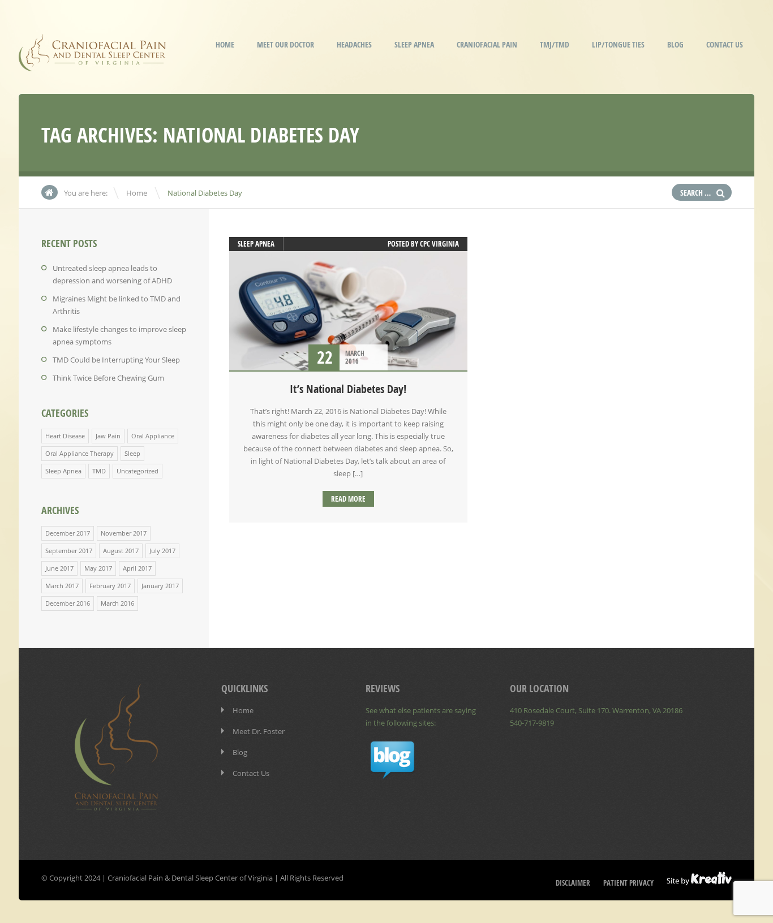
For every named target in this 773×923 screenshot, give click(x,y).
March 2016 (117, 603)
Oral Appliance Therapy (79, 453)
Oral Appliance (152, 436)
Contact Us (724, 44)
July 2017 (162, 550)
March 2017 (62, 585)
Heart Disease (65, 436)
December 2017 (67, 533)
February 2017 (110, 585)
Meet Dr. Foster (259, 731)
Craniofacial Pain (487, 44)
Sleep (132, 453)
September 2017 (68, 550)
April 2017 (137, 568)
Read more (348, 499)
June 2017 (59, 568)
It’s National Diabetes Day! (348, 388)
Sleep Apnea (414, 44)
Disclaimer (573, 883)
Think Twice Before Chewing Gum (108, 378)
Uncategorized (137, 471)
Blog (675, 44)
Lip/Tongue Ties (618, 44)
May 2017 (98, 568)
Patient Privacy (628, 883)
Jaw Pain (108, 436)
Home (225, 44)
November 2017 (124, 533)
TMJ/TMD (554, 44)
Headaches (354, 44)
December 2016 (67, 603)
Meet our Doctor (285, 44)
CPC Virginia (439, 244)
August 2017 (121, 550)
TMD (99, 471)
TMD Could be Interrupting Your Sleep (116, 360)
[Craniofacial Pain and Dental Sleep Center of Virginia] (92, 63)
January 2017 (160, 585)
